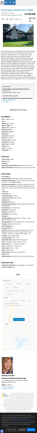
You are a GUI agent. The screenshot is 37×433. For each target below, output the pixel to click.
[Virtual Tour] (14, 2)
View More (6, 102)
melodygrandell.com (8, 388)
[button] (1, 431)
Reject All (22, 429)
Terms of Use (25, 420)
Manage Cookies (11, 429)
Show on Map (19, 319)
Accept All (31, 429)
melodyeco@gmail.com (9, 100)
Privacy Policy (16, 420)
